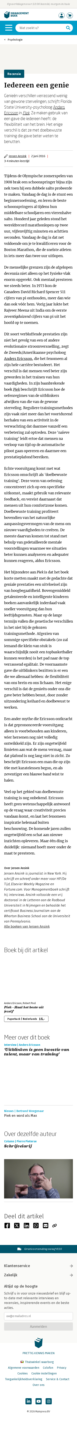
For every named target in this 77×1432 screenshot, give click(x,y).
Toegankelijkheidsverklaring (23, 1379)
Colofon (48, 1368)
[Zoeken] (68, 28)
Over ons (39, 1385)
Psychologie (15, 39)
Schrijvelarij (18, 1146)
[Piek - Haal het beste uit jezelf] (18, 976)
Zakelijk (10, 1275)
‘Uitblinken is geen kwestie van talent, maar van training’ (36, 1052)
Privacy (61, 1368)
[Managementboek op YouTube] (39, 1401)
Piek (26, 112)
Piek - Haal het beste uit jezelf (24, 1009)
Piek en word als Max (20, 1116)
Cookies (22, 1373)
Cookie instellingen (44, 1373)
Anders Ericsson (18, 358)
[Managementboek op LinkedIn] (28, 1401)
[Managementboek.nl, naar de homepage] (16, 17)
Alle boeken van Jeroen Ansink (27, 926)
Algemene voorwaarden (23, 1368)
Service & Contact (57, 1379)
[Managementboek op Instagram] (49, 1401)
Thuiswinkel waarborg (39, 1362)
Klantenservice (17, 1266)
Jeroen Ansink (17, 156)
